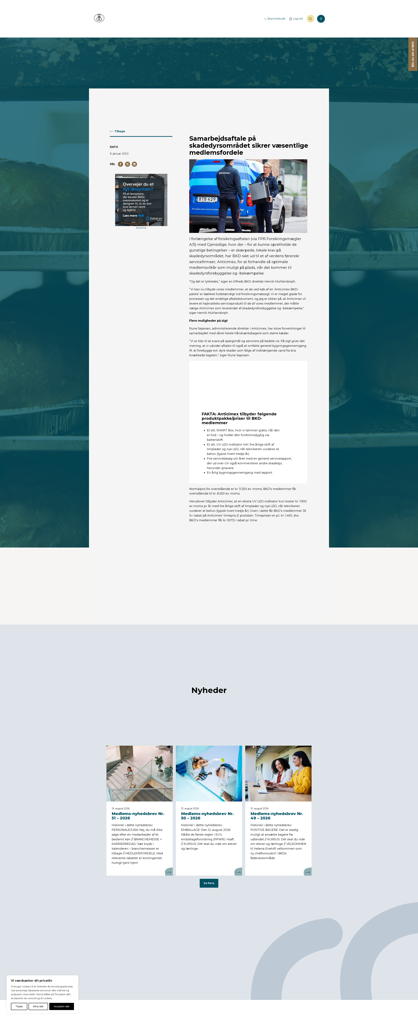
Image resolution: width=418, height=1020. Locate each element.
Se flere (209, 883)
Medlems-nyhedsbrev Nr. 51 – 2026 (138, 815)
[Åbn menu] (321, 19)
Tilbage (119, 131)
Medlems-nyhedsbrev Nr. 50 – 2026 (207, 815)
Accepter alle (61, 1006)
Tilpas (19, 1006)
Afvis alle (38, 1006)
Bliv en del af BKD (412, 54)
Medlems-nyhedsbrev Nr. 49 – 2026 (276, 815)
